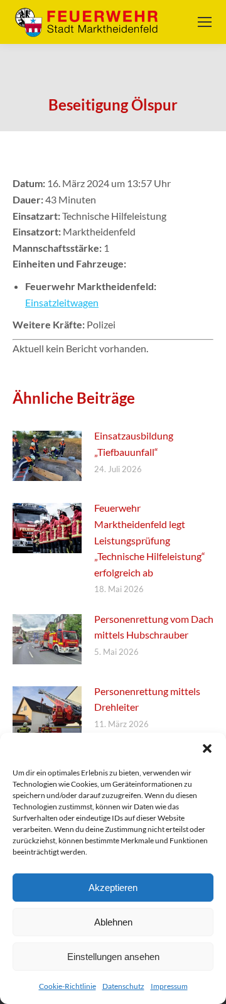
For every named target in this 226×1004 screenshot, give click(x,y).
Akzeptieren (113, 887)
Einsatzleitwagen (62, 302)
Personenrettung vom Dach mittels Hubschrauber (153, 627)
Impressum (169, 986)
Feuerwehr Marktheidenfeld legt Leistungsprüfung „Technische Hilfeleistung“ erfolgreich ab (149, 540)
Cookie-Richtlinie (67, 986)
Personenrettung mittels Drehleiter (147, 699)
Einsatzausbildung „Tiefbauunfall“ (133, 443)
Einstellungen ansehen (113, 956)
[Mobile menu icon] (204, 22)
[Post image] (47, 456)
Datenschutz (123, 986)
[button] (207, 748)
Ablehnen (113, 922)
